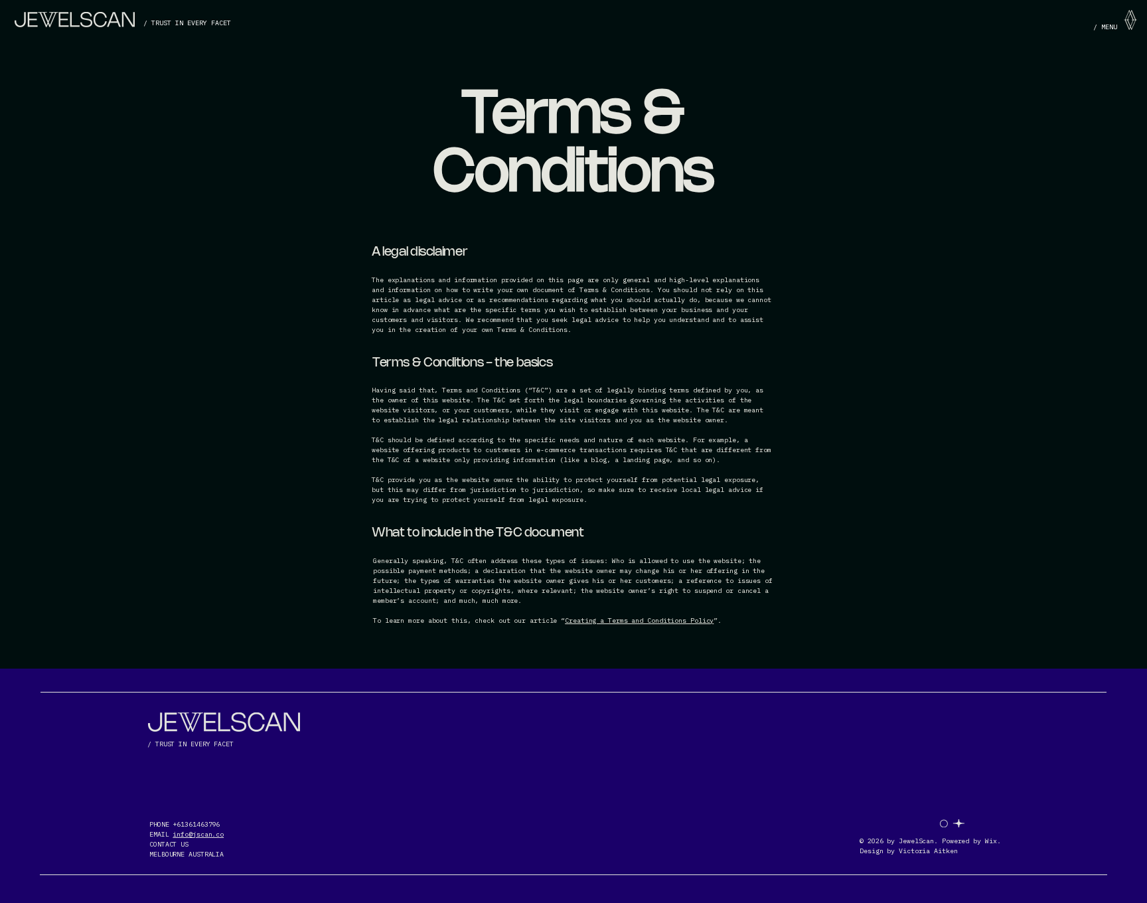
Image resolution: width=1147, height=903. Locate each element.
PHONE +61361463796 (184, 824)
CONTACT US (169, 844)
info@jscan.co (198, 834)
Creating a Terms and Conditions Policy (639, 620)
